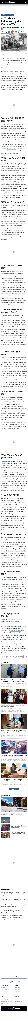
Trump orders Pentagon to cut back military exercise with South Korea (18, 833)
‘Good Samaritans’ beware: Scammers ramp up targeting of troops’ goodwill (13, 731)
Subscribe (17, 987)
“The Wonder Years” (7, 461)
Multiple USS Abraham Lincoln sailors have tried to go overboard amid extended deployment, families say (13, 917)
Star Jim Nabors (11, 149)
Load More (14, 789)
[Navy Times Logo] (10, 2)
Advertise (3, 998)
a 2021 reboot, (11, 483)
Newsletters (17, 989)
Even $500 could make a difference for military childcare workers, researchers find (13, 780)
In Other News (5, 662)
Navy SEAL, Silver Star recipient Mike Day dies (13, 900)
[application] (14, 804)
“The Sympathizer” (15, 630)
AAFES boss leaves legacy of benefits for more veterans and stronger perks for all (12, 680)
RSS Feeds (17, 991)
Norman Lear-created (7, 168)
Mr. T (2, 285)
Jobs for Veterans (19, 1001)
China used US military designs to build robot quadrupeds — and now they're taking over (12, 813)
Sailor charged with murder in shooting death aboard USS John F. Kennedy (14, 905)
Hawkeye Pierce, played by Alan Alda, (15, 223)
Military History (7, 15)
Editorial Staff (4, 1003)
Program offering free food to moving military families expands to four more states (14, 756)
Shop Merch (18, 993)
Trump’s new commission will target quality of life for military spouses (14, 705)
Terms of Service (5, 989)
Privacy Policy (4, 987)
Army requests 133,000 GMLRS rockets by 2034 (17, 818)
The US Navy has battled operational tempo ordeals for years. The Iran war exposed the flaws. (13, 893)
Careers (17, 999)
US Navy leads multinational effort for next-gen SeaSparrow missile (13, 911)
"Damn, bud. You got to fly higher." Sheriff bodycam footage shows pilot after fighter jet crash (18, 826)
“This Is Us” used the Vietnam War (15, 540)
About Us (17, 998)
